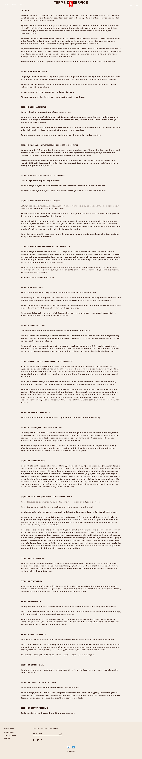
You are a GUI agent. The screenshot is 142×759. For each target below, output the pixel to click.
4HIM (6, 4)
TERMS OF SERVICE (10, 736)
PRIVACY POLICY (9, 729)
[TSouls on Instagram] (42, 740)
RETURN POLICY (9, 732)
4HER (14, 4)
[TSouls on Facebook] (34, 740)
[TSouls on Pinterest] (38, 740)
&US (22, 4)
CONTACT (7, 739)
